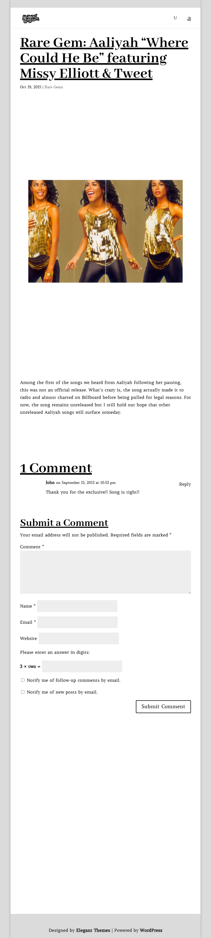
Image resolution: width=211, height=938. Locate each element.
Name (28, 606)
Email (28, 622)
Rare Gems (54, 87)
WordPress (151, 930)
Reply (185, 484)
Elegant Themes (93, 930)
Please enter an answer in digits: (55, 652)
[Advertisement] (105, 141)
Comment (32, 547)
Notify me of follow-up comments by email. (73, 680)
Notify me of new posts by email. (62, 692)
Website (28, 638)
